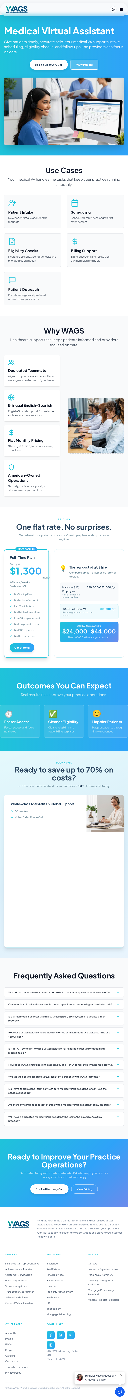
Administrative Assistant (19, 1269)
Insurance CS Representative (22, 1263)
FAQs (8, 1344)
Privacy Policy (13, 1372)
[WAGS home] (18, 1224)
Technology (54, 1308)
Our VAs (92, 1263)
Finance (51, 1286)
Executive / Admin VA (100, 1274)
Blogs (8, 1350)
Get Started (22, 647)
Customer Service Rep (18, 1274)
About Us (10, 1333)
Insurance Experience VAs (103, 1269)
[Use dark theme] (113, 9)
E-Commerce (55, 1280)
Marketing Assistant (16, 1280)
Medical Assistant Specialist (104, 1299)
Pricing (9, 1338)
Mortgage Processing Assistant (101, 1292)
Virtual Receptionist (16, 1286)
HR (48, 1302)
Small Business (55, 1274)
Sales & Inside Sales (16, 1297)
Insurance (52, 1263)
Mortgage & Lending (59, 1314)
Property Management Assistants (101, 1282)
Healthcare (53, 1297)
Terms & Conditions (16, 1366)
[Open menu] (121, 9)
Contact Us (12, 1361)
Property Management (60, 1291)
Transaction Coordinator (19, 1291)
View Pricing (84, 64)
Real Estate (53, 1269)
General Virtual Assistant (19, 1302)
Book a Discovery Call (48, 64)
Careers (10, 1355)
